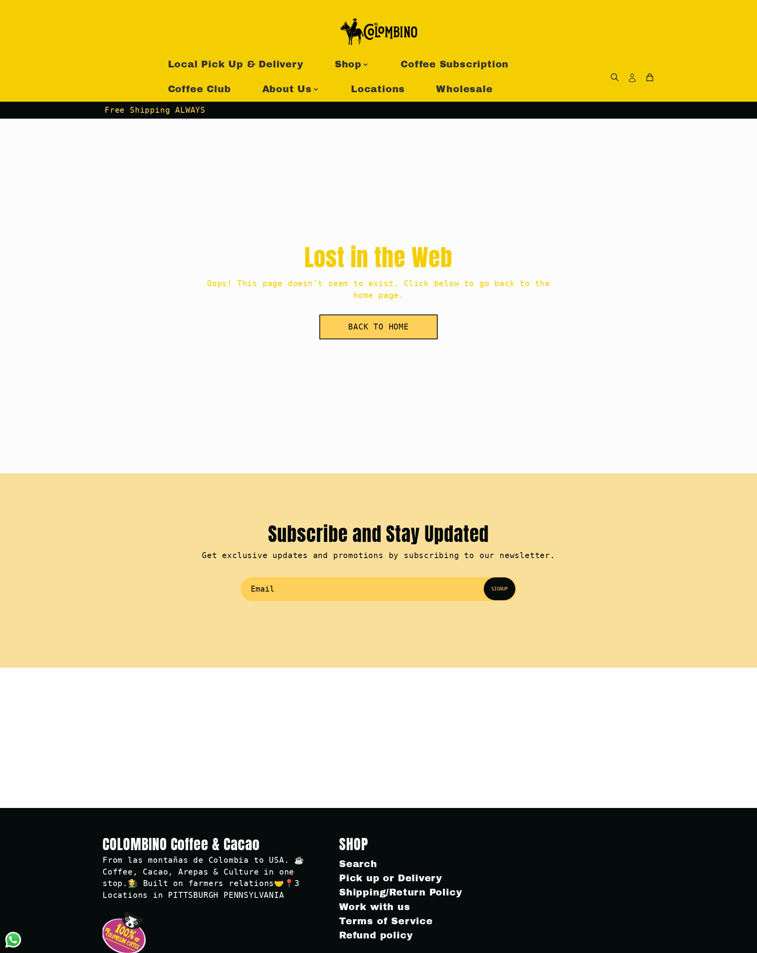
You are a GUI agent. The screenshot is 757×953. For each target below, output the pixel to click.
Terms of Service (386, 921)
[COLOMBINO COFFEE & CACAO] (378, 31)
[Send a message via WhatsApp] (13, 940)
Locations (378, 89)
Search (358, 864)
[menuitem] (615, 77)
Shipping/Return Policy (400, 892)
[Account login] (632, 77)
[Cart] (649, 77)
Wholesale (464, 89)
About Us (287, 89)
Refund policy (376, 935)
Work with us (374, 907)
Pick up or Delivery (390, 878)
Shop (348, 64)
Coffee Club (199, 89)
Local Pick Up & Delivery (236, 64)
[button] (378, 327)
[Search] (614, 77)
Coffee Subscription (455, 64)
